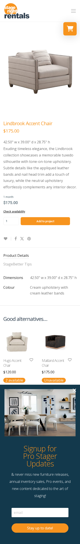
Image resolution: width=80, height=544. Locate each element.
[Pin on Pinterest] (29, 239)
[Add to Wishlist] (7, 239)
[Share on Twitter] (22, 239)
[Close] (74, 390)
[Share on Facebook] (15, 239)
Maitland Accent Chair (53, 363)
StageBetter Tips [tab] (17, 264)
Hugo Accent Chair (12, 363)
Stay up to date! (40, 528)
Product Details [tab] (16, 255)
